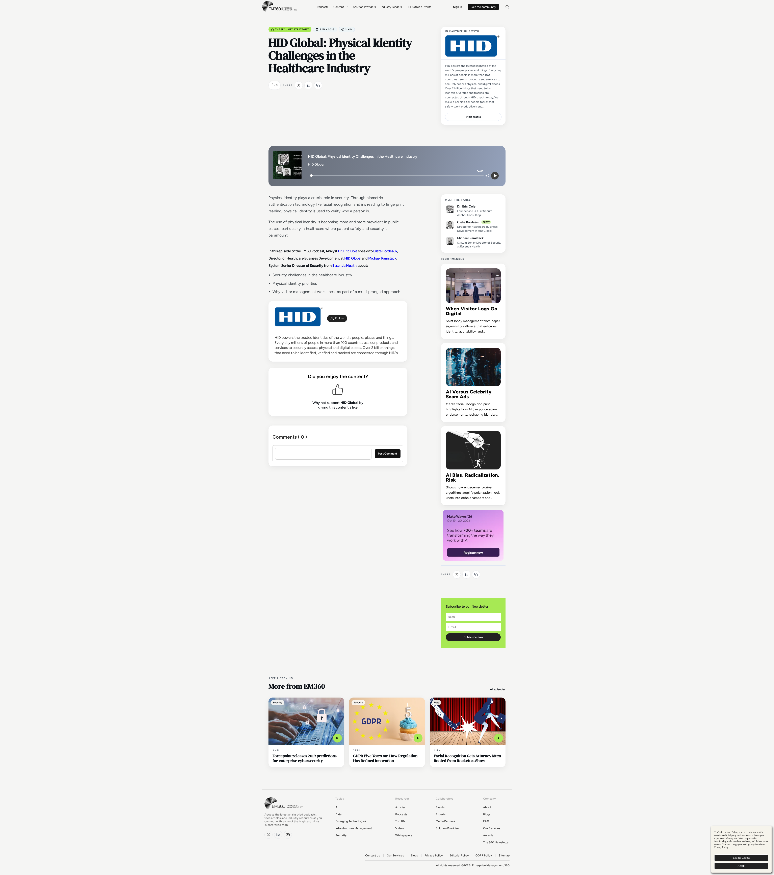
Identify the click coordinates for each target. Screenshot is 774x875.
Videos (400, 828)
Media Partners (446, 821)
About (487, 807)
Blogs (486, 814)
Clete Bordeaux (385, 251)
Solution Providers (364, 7)
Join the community (483, 7)
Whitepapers (403, 835)
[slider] (397, 175)
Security (341, 835)
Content (338, 7)
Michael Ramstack (382, 258)
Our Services (491, 828)
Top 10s (400, 821)
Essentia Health (344, 265)
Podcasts (323, 7)
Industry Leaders (391, 7)
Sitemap (504, 855)
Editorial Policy (459, 855)
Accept (741, 865)
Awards (488, 835)
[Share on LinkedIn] (308, 85)
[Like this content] (273, 85)
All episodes (498, 689)
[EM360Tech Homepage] (284, 811)
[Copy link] (318, 85)
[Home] (280, 11)
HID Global (352, 258)
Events (440, 807)
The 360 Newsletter (496, 842)
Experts (441, 814)
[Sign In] (337, 318)
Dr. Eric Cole (347, 251)
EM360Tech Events (419, 7)
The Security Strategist (292, 29)
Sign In (457, 7)
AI (336, 807)
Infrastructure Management (353, 828)
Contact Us (372, 855)
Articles (400, 807)
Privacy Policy (434, 855)
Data (338, 814)
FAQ (486, 821)
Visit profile (473, 117)
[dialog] (741, 849)
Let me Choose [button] (741, 857)
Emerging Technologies (350, 821)
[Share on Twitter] (299, 85)
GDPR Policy (483, 855)
